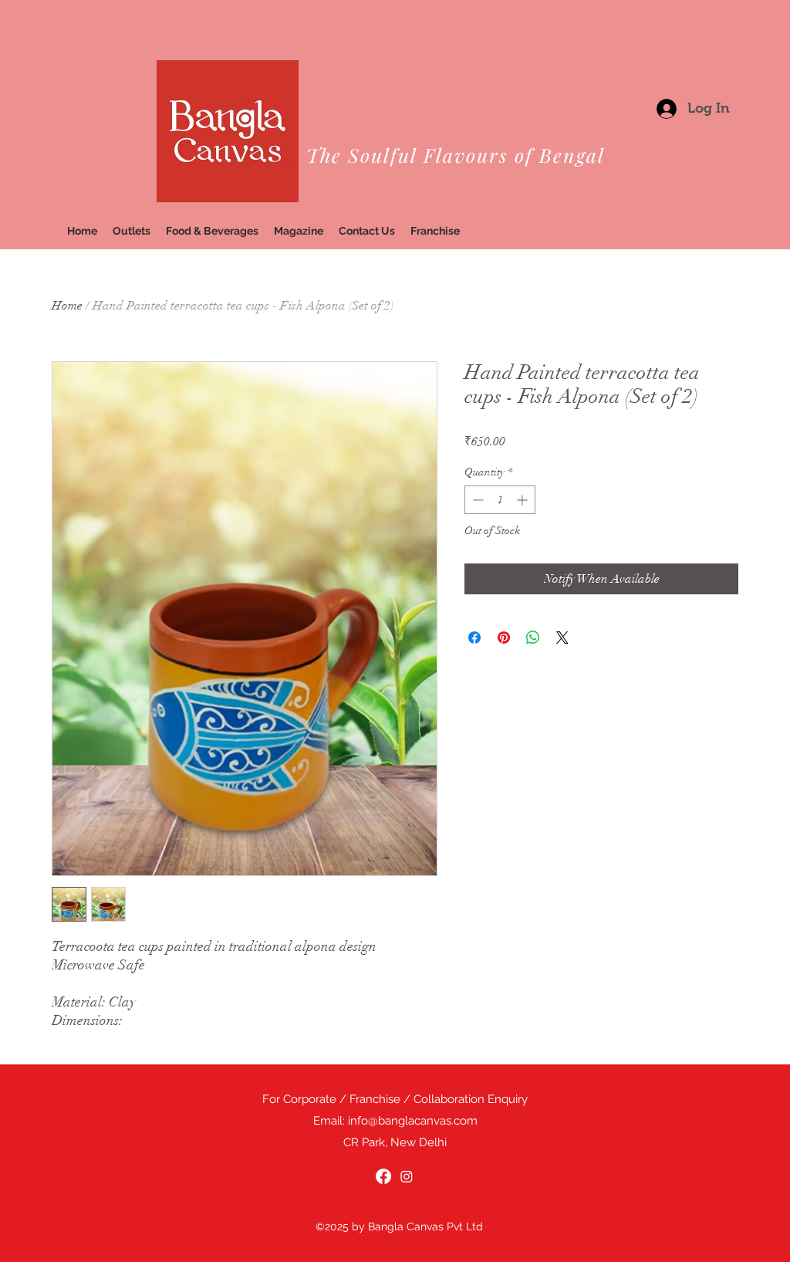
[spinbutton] (500, 499)
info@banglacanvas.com (413, 1121)
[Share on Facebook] (474, 637)
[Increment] (523, 499)
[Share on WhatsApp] (533, 637)
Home (67, 305)
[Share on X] (562, 637)
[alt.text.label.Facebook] (383, 1176)
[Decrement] (476, 499)
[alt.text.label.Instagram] (406, 1176)
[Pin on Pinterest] (504, 637)
